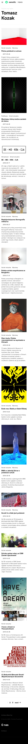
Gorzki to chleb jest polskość (12, 513)
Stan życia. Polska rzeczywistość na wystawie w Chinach (13, 340)
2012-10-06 (6, 679)
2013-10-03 (6, 558)
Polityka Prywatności (17, 719)
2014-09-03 (6, 516)
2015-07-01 (6, 275)
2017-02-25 (6, 124)
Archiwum (4, 730)
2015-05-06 (6, 345)
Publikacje (4, 116)
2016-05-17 (6, 163)
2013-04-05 (6, 632)
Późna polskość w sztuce (11, 51)
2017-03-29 (6, 54)
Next (17, 703)
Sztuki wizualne (6, 48)
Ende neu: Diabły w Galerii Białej (14, 409)
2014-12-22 (6, 412)
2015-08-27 (6, 224)
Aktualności (5, 157)
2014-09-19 (6, 475)
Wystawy (15, 48)
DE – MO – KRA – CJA (9, 160)
